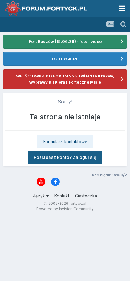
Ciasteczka (86, 195)
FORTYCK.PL (65, 58)
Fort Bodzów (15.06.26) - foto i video (65, 41)
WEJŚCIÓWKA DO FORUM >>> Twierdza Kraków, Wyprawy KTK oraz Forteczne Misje (65, 79)
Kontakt (61, 195)
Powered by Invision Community (65, 209)
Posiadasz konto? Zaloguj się (65, 157)
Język (39, 195)
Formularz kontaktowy (65, 141)
